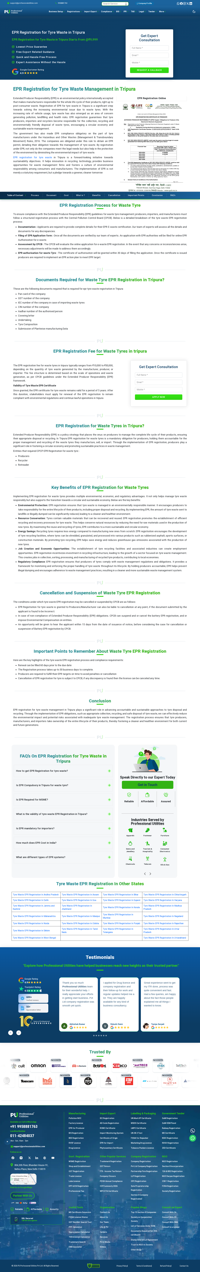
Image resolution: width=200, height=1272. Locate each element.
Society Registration (171, 1191)
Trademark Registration (110, 1161)
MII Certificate (168, 1133)
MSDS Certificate (138, 1123)
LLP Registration (138, 1176)
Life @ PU (104, 1227)
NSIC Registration (170, 1138)
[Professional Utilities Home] (36, 1115)
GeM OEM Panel (169, 1123)
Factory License (76, 1123)
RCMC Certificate (107, 1128)
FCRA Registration (170, 1186)
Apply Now (158, 397)
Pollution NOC (75, 1118)
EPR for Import (106, 1143)
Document (51, 195)
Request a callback (149, 70)
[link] (24, 3)
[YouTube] (53, 1158)
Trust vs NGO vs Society (142, 1245)
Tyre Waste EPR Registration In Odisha (80, 923)
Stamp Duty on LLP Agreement (144, 1240)
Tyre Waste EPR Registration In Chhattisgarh (164, 894)
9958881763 (62, 3)
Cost (66, 195)
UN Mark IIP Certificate (141, 1118)
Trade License (75, 1176)
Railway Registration (171, 1128)
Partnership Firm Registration (144, 1171)
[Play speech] (7, 1141)
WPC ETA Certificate (109, 1191)
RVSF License (75, 1143)
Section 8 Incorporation (172, 1166)
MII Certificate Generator (80, 1212)
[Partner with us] (22, 1195)
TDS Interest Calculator (79, 1237)
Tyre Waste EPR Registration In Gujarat (121, 900)
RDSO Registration (170, 1143)
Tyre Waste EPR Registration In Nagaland (163, 916)
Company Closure (108, 1176)
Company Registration (141, 1161)
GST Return (105, 1166)
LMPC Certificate (138, 1128)
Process (35, 195)
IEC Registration (107, 1118)
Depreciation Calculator (79, 1232)
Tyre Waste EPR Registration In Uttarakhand (164, 937)
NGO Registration (170, 1161)
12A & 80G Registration (172, 1171)
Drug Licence (74, 1148)
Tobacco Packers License (142, 1148)
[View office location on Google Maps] (36, 1179)
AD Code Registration (109, 1123)
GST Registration (76, 1171)
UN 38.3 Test (136, 1133)
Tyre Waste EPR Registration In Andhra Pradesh (36, 894)
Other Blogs (136, 1250)
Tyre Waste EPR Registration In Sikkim (31, 930)
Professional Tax (76, 1191)
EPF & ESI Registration (79, 1186)
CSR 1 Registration (170, 1181)
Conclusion (157, 195)
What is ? (80, 195)
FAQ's (173, 195)
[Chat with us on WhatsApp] (192, 1138)
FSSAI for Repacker (139, 1138)
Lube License (74, 1181)
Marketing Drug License (141, 1143)
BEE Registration (76, 1138)
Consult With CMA (170, 1222)
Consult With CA (169, 1212)
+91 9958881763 (24, 1126)
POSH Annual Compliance (111, 1181)
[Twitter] (187, 3)
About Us (104, 1217)
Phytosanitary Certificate (111, 1148)
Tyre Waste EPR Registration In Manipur (81, 916)
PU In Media (105, 1242)
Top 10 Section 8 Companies (143, 1212)
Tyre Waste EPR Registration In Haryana (162, 900)
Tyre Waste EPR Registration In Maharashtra (34, 916)
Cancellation (114, 195)
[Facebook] (181, 3)
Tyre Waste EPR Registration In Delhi (30, 900)
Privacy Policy (122, 1266)
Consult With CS (169, 1217)
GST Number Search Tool (80, 1222)
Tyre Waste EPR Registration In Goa (79, 900)
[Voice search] (126, 3)
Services (104, 1237)
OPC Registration (138, 1181)
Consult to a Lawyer (171, 1227)
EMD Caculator (75, 1247)
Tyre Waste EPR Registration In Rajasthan (163, 923)
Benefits (96, 195)
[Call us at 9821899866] (192, 1130)
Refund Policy (165, 1266)
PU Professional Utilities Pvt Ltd (30, 1266)
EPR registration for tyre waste (32, 157)
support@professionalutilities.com (29, 1146)
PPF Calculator (75, 1227)
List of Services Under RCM (143, 1226)
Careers (103, 1232)
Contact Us (105, 1212)
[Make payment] (23, 1203)
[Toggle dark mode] (194, 11)
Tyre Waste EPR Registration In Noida (31, 923)
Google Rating (31, 979)
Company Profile (145, 3)
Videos (103, 1247)
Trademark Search (77, 1242)
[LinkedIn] (190, 3)
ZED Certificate (169, 1148)
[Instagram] (184, 3)
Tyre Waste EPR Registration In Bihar (120, 894)
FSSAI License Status (78, 1217)
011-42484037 (22, 1135)
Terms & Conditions (143, 1266)
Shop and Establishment (79, 1166)
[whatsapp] (178, 3)
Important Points (136, 195)
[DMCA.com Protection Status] (93, 1265)
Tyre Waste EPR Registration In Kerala (121, 907)
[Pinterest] (45, 1158)
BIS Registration (76, 1133)
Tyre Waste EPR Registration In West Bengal (34, 937)
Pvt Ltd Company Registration (144, 1166)
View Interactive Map (19, 1176)
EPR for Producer (76, 1128)
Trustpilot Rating (32, 987)
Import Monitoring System (111, 1133)
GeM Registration (170, 1118)
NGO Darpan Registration (173, 1176)
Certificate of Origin (109, 1138)
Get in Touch (147, 785)
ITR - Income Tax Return (110, 1171)
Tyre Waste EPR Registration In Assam (80, 894)
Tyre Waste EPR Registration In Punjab (121, 923)
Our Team (104, 1222)
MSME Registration (77, 1161)
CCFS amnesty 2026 (109, 1186)
